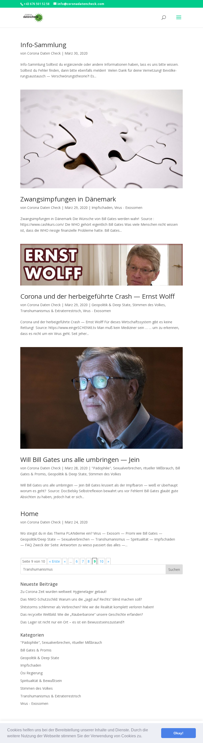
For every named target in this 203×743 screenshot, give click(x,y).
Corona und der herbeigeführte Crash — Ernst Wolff (97, 296)
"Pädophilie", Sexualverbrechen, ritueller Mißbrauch (132, 468)
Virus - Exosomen (128, 207)
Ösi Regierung (31, 673)
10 (101, 561)
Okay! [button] (178, 733)
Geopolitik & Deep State (111, 304)
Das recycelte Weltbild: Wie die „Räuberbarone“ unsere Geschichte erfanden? (81, 614)
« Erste (54, 561)
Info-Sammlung (43, 44)
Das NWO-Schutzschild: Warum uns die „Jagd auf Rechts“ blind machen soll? (81, 599)
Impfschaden (102, 207)
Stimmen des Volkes (148, 304)
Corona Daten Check (44, 53)
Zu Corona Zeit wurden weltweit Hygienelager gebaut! (63, 591)
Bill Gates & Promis (35, 650)
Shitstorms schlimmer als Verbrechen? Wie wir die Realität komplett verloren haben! (87, 607)
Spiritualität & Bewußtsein (41, 680)
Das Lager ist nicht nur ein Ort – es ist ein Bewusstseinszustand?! (72, 622)
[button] (144, 736)
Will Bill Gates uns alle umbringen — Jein (80, 459)
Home (29, 513)
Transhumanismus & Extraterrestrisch (50, 310)
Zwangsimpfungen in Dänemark (68, 198)
